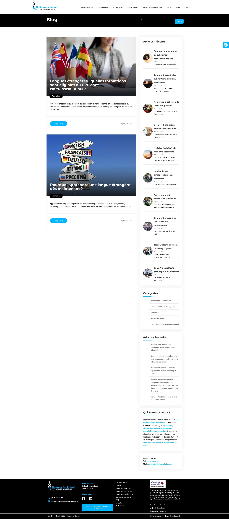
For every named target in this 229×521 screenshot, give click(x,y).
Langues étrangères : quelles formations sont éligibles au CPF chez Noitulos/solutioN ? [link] (88, 85)
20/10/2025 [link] (158, 131)
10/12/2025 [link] (158, 85)
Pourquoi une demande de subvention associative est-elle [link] (166, 55)
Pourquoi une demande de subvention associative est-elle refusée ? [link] (163, 347)
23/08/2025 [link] (158, 155)
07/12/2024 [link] (158, 274)
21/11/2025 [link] (158, 108)
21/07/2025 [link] (158, 181)
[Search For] (158, 21)
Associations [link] (132, 7)
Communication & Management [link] (163, 306)
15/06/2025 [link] (158, 201)
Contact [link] (188, 7)
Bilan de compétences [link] (152, 7)
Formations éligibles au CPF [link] (125, 494)
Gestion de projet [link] (157, 318)
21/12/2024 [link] (158, 251)
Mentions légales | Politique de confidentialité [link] (165, 516)
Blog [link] (178, 7)
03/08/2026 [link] (158, 61)
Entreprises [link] (118, 7)
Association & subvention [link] (161, 301)
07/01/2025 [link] (158, 228)
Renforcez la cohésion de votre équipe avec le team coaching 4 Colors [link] (163, 371)
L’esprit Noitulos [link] (87, 7)
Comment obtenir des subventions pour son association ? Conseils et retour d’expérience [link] (164, 359)
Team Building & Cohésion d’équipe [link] (165, 324)
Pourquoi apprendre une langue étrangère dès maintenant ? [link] (90, 187)
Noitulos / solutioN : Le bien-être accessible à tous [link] (164, 398)
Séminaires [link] (103, 7)
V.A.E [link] (169, 7)
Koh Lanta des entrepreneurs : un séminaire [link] (163, 175)
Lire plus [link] (57, 124)
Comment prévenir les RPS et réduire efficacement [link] (165, 222)
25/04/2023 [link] (127, 124)
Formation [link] (155, 312)
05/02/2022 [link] (127, 221)
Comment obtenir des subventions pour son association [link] (165, 79)
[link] (226, 45)
